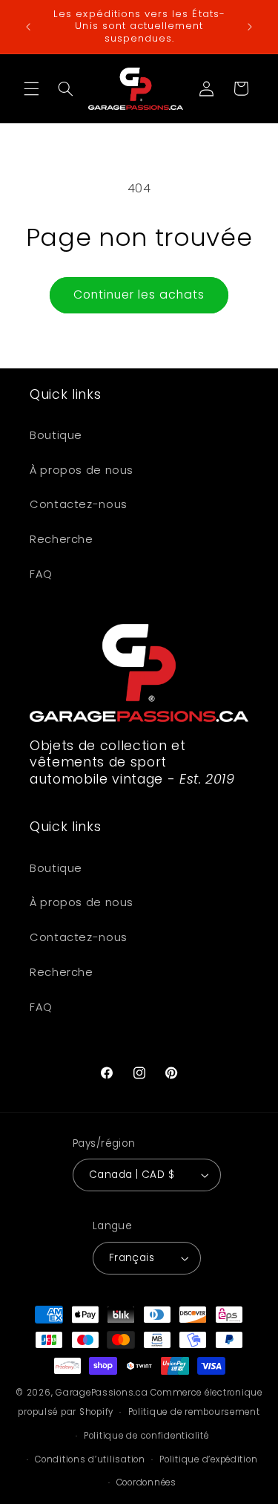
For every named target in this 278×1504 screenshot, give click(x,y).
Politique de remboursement (194, 1412)
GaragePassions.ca (102, 1393)
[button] (31, 88)
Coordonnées (146, 1482)
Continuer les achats (139, 294)
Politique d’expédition (208, 1459)
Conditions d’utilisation (90, 1459)
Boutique (56, 435)
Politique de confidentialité (146, 1436)
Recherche (61, 539)
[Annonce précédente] (28, 26)
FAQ (41, 574)
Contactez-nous (79, 504)
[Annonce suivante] (250, 26)
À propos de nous (81, 470)
